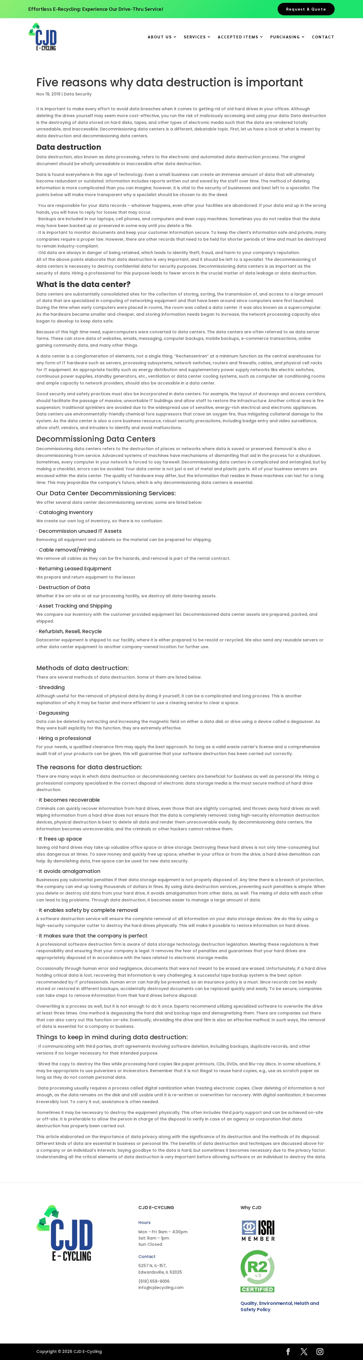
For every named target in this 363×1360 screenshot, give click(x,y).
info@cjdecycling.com (160, 1287)
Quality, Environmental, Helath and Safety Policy (279, 1306)
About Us (160, 37)
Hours (144, 1222)
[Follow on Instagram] (320, 1352)
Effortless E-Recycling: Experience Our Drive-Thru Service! (95, 8)
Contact (323, 37)
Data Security (78, 94)
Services (195, 37)
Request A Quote (306, 8)
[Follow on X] (304, 1352)
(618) (154, 1281)
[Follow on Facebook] (288, 1352)
